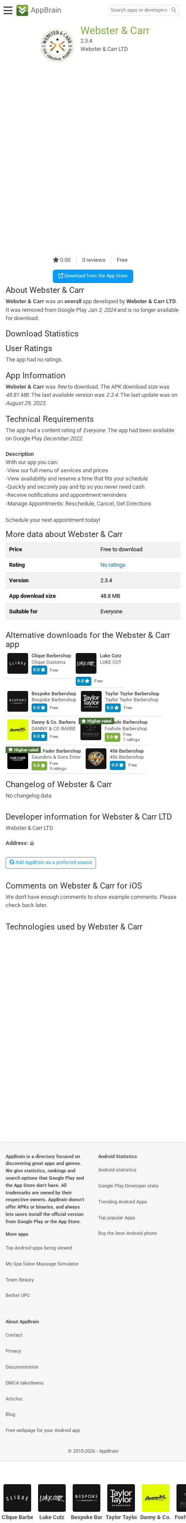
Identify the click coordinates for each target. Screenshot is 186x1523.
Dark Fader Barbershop (56, 751)
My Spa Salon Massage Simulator (42, 1264)
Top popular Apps (116, 1218)
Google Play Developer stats (128, 1186)
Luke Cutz (111, 656)
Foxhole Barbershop (126, 722)
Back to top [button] (169, 1460)
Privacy (13, 1351)
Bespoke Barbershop (54, 694)
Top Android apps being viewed (39, 1248)
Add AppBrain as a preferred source (53, 862)
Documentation (22, 1367)
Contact (14, 1335)
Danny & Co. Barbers (54, 722)
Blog (10, 1414)
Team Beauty (20, 1280)
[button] (93, 843)
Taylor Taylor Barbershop (132, 694)
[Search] (173, 10)
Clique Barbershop (51, 656)
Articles (14, 1399)
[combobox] (138, 10)
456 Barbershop (127, 751)
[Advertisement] (93, 161)
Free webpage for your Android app (43, 1430)
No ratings (112, 565)
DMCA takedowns (25, 1383)
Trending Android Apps (122, 1202)
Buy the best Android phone (127, 1233)
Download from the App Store (95, 276)
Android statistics (117, 1170)
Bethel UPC (18, 1295)
